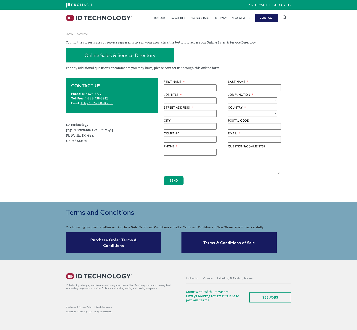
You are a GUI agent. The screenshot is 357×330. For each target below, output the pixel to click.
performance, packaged (268, 5)
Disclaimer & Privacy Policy (79, 307)
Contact (267, 18)
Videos (208, 278)
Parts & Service (200, 18)
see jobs (270, 297)
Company (221, 18)
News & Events (241, 18)
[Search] (285, 17)
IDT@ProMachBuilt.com (97, 103)
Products (159, 18)
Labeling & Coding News (235, 278)
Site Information (104, 307)
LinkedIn (192, 278)
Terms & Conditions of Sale (229, 242)
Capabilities (178, 18)
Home (69, 33)
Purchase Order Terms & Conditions (113, 243)
